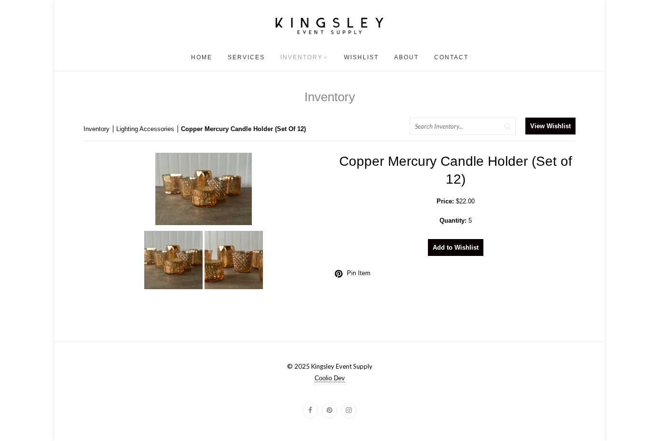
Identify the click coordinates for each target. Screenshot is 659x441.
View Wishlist (550, 126)
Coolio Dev (330, 378)
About (406, 57)
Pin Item (359, 273)
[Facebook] (310, 410)
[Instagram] (349, 410)
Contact (451, 57)
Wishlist (361, 57)
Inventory (301, 57)
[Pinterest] (329, 410)
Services (246, 57)
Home (201, 57)
